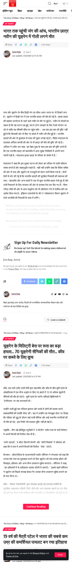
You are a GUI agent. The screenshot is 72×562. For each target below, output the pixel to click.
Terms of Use (12, 556)
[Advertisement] (36, 82)
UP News (9, 24)
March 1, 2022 (50, 226)
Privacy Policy (39, 553)
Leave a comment (58, 320)
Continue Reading (36, 506)
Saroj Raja (16, 52)
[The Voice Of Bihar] (12, 3)
